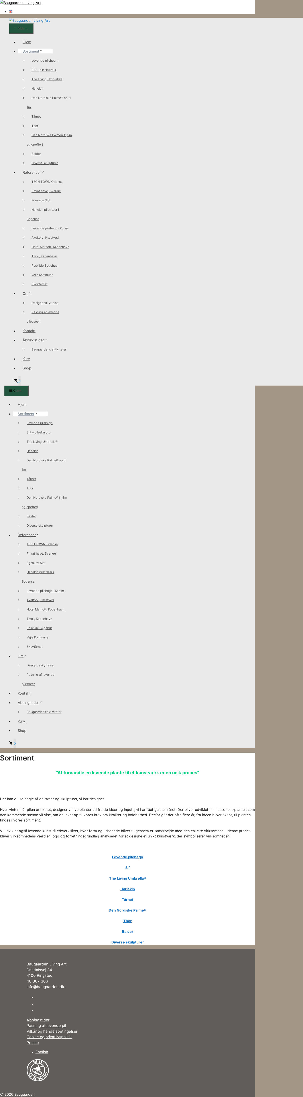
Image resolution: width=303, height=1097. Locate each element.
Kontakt (29, 331)
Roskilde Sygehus (44, 265)
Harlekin (37, 88)
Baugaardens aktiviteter (48, 349)
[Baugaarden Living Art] (29, 20)
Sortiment (31, 51)
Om (25, 293)
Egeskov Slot (40, 200)
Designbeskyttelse (44, 303)
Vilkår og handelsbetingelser (52, 1031)
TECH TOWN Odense (47, 181)
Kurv (26, 358)
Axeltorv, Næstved (45, 237)
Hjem (27, 42)
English (41, 1052)
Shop (27, 368)
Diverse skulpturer (44, 163)
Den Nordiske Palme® (127, 910)
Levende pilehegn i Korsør (50, 228)
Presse (33, 1042)
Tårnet (36, 116)
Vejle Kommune (42, 275)
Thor (34, 126)
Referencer (32, 172)
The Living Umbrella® (46, 79)
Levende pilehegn (44, 60)
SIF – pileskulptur (43, 70)
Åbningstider (33, 340)
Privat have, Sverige (46, 191)
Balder (36, 154)
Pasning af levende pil (46, 1025)
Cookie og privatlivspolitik (49, 1037)
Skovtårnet (39, 284)
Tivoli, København (44, 256)
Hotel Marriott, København (50, 247)
